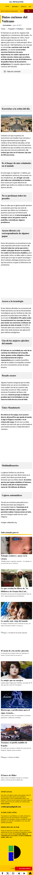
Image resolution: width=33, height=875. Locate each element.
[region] (16, 89)
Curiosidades (7, 25)
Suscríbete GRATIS (25, 868)
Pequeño (11, 29)
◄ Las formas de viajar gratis (9, 11)
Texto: (3, 29)
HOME (7, 6)
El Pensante (16, 1)
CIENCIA (23, 6)
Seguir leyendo (5, 803)
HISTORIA (15, 6)
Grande (28, 29)
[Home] (30, 874)
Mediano (20, 29)
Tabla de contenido (14, 71)
